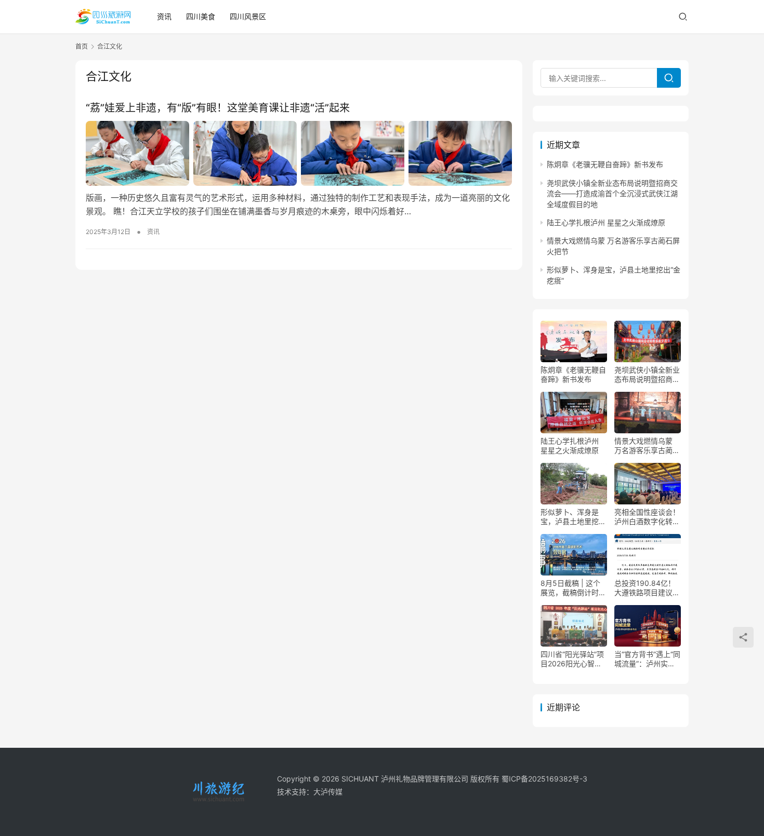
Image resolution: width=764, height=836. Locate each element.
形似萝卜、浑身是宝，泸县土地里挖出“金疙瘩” (573, 517)
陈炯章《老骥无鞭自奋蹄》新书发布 (605, 164)
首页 (81, 46)
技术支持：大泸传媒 (310, 791)
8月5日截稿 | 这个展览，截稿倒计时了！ (570, 588)
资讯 (164, 16)
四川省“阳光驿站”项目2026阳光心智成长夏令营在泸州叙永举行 (573, 659)
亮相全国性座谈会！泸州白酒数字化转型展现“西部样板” (647, 517)
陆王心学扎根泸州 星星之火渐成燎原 (606, 222)
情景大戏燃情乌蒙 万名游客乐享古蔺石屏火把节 (647, 445)
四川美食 (200, 16)
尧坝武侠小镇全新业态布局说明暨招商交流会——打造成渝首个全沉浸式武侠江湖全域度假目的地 (612, 194)
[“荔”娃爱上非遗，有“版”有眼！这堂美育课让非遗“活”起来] (299, 153)
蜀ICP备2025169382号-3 (544, 778)
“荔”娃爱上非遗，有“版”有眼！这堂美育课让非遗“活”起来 (218, 108)
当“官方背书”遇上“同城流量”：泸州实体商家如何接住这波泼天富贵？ (647, 659)
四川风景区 (248, 16)
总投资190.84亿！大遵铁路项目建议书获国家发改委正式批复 (647, 588)
